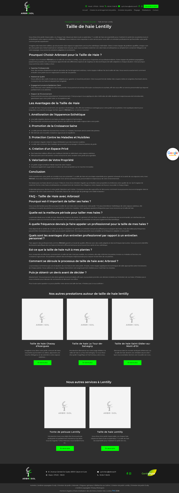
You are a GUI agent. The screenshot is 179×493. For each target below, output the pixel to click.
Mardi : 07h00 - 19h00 (96, 6)
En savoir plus (42, 363)
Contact (155, 10)
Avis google (173, 154)
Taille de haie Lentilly (110, 432)
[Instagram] (142, 6)
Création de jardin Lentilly (121, 485)
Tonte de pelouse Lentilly (65, 432)
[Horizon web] (113, 490)
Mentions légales (66, 491)
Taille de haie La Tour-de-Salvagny (87, 344)
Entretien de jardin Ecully (140, 485)
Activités (33, 485)
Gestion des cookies (104, 491)
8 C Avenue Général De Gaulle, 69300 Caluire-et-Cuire (67, 472)
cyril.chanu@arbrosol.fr (129, 6)
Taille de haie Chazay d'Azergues (42, 344)
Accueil (85, 10)
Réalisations (146, 10)
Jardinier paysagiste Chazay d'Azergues (90, 488)
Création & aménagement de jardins (103, 10)
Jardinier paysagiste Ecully (47, 485)
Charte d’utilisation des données (84, 491)
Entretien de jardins (125, 10)
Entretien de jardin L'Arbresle (68, 485)
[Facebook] (139, 6)
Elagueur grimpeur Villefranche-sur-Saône (95, 485)
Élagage (137, 10)
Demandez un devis (151, 6)
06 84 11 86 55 (104, 475)
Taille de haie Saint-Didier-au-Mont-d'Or (132, 344)
